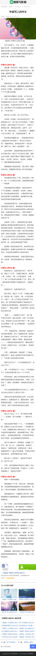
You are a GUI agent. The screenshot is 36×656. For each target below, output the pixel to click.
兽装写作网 (14, 653)
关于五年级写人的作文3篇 (14, 642)
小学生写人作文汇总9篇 (9, 637)
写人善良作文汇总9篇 (26, 625)
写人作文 (27, 6)
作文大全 (18, 6)
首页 (10, 6)
